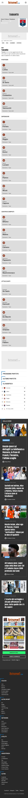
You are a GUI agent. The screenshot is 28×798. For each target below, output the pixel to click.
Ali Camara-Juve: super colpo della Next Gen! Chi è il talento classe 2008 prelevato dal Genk (14, 567)
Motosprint (3, 726)
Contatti (3, 756)
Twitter (17, 790)
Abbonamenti (4, 741)
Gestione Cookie (5, 765)
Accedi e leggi (15, 659)
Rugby (2, 704)
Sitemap (3, 748)
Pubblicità (3, 777)
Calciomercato (4, 694)
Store (2, 747)
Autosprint (3, 723)
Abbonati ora (13, 652)
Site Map (3, 780)
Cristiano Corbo (11, 499)
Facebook (6, 790)
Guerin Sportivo (5, 728)
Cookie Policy (4, 763)
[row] (14, 388)
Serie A (3, 685)
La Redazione (4, 758)
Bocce (2, 711)
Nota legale (4, 762)
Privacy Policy (4, 767)
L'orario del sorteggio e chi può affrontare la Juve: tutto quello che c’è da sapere (14, 603)
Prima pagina (4, 743)
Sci (2, 702)
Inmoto (3, 724)
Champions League (5, 689)
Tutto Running (4, 708)
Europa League (8, 593)
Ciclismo (3, 706)
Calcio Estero (4, 692)
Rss (2, 740)
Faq (2, 760)
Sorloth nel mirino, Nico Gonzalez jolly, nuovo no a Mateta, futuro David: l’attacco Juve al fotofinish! (14, 490)
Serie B (3, 687)
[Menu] (2, 3)
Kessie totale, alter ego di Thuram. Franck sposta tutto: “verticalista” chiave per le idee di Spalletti (14, 529)
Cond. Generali (4, 769)
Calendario (12, 43)
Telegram (22, 790)
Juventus (7, 480)
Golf (2, 709)
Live (2, 684)
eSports (3, 713)
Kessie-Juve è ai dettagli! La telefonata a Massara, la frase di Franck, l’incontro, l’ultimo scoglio (13, 452)
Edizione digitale (5, 745)
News (3, 43)
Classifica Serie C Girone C (7, 40)
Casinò (3, 784)
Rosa (7, 43)
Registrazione (4, 779)
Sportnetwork (4, 730)
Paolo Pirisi (7, 461)
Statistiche (19, 43)
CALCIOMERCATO (6, 440)
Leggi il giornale (14, 656)
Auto (2, 721)
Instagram (12, 790)
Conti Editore (4, 731)
